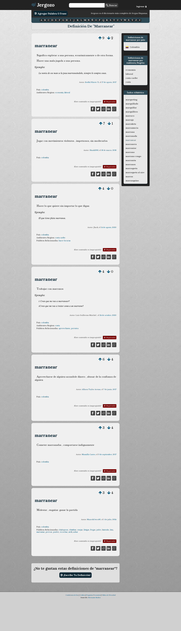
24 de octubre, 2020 (108, 315)
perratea (74, 328)
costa (57, 325)
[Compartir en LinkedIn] (109, 108)
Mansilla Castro (88, 454)
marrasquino (132, 181)
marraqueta (131, 168)
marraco (130, 116)
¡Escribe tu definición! (76, 575)
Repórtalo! (110, 102)
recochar (64, 532)
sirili (70, 532)
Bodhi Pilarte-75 (92, 82)
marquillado (132, 104)
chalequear (63, 530)
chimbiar (72, 530)
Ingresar (140, 6)
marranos (131, 164)
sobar (75, 532)
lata (111, 530)
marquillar (131, 108)
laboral (67, 92)
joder (99, 530)
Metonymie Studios (94, 597)
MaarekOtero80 (94, 519)
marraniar (40, 532)
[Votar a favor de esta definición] (100, 38)
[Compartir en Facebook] (93, 108)
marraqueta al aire (135, 172)
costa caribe (60, 238)
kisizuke (105, 530)
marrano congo (133, 156)
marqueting (131, 100)
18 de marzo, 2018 (108, 150)
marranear (46, 45)
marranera (131, 144)
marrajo (130, 120)
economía (59, 92)
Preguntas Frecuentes (93, 595)
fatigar (86, 530)
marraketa (131, 124)
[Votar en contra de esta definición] (108, 38)
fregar (93, 530)
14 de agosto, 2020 (108, 227)
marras (129, 176)
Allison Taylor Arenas (91, 389)
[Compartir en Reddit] (103, 108)
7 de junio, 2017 (110, 389)
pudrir (56, 532)
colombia (45, 90)
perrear (49, 532)
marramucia (132, 128)
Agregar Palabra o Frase (51, 13)
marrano (130, 152)
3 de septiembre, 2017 (107, 454)
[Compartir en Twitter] (98, 108)
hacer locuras (64, 241)
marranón (131, 160)
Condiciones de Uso (72, 595)
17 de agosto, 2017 (109, 82)
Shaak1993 (94, 150)
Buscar (112, 5)
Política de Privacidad (109, 595)
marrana (130, 132)
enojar (80, 530)
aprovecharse (64, 328)
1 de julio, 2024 (110, 519)
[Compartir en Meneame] (114, 108)
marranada (131, 136)
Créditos (82, 595)
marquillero (132, 112)
